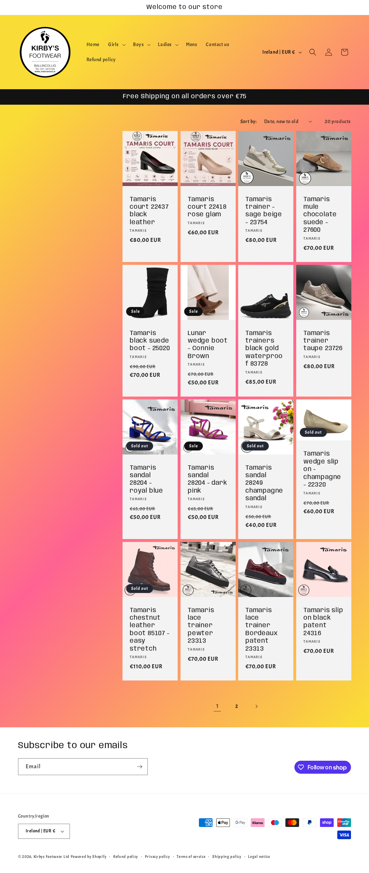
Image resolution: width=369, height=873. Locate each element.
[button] (116, 44)
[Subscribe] (139, 766)
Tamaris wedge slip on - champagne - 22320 (322, 469)
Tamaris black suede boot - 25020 (150, 341)
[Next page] (256, 706)
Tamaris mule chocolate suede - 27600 (320, 214)
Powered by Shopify (89, 856)
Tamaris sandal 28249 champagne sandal (264, 483)
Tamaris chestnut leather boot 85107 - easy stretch (150, 629)
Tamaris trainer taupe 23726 (323, 341)
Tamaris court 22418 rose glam (207, 207)
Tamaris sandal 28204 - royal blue (146, 479)
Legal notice (259, 856)
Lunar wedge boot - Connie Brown (208, 344)
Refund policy (125, 856)
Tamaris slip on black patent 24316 (323, 621)
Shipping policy (226, 856)
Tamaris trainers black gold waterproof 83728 (264, 348)
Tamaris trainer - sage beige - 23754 (263, 210)
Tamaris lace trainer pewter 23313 (201, 625)
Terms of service (191, 856)
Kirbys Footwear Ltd (52, 856)
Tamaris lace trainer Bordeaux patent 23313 (261, 629)
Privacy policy (157, 856)
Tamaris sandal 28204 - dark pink (207, 479)
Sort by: (248, 121)
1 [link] (217, 706)
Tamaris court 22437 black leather (149, 210)
